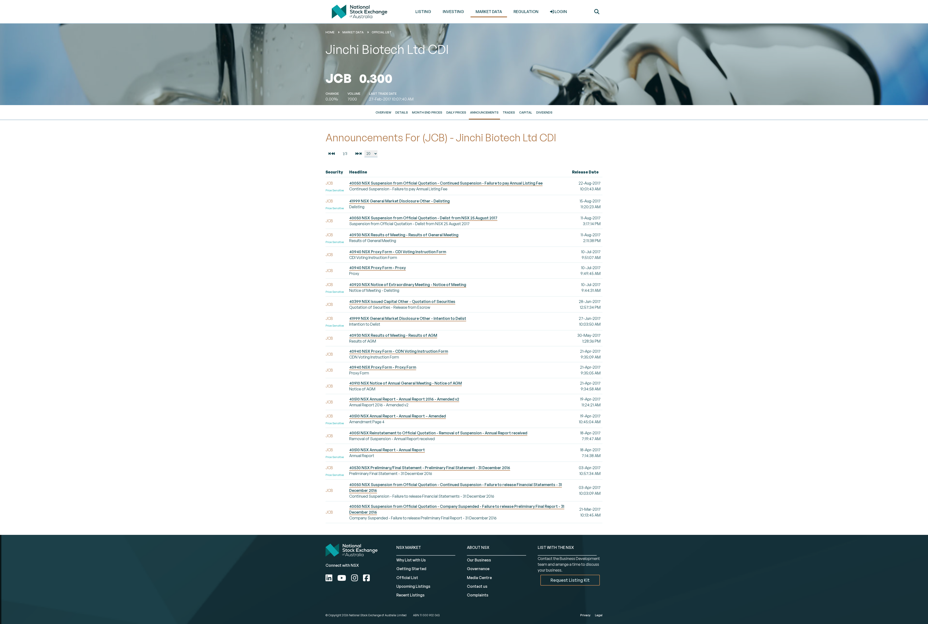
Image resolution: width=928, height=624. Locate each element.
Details (401, 112)
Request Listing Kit (570, 580)
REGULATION (526, 11)
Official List (382, 32)
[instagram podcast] (355, 578)
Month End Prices (427, 112)
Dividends (544, 112)
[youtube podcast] (342, 578)
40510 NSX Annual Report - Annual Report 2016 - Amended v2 (404, 399)
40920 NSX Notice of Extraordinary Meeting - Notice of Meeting (407, 284)
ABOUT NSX (478, 547)
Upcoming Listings (413, 586)
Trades (509, 112)
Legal (598, 615)
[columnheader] (336, 172)
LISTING (423, 11)
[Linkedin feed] (330, 578)
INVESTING (453, 11)
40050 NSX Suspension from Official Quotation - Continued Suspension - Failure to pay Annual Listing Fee (446, 183)
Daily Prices (456, 112)
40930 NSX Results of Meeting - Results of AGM (393, 335)
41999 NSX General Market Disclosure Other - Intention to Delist (407, 318)
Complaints (477, 595)
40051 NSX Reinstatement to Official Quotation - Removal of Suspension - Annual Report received (438, 432)
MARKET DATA (489, 11)
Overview (383, 112)
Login (560, 11)
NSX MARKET (408, 547)
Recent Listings (410, 595)
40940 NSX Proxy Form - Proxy (377, 267)
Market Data (353, 32)
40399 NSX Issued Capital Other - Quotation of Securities (402, 301)
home (330, 32)
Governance (478, 568)
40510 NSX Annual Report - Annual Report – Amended (397, 416)
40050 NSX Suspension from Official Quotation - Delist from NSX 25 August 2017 (423, 217)
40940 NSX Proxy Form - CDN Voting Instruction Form (398, 351)
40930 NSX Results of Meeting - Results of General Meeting (403, 234)
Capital (525, 112)
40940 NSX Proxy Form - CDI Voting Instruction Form (397, 251)
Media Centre (479, 577)
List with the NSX (556, 547)
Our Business (479, 560)
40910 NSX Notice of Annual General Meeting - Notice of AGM (405, 383)
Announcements (484, 112)
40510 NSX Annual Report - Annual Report (387, 449)
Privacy (585, 615)
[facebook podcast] (366, 578)
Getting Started (411, 568)
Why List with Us (411, 560)
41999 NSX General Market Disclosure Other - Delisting (399, 201)
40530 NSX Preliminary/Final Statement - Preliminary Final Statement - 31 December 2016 (429, 467)
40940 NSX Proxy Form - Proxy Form (382, 367)
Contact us (477, 586)
